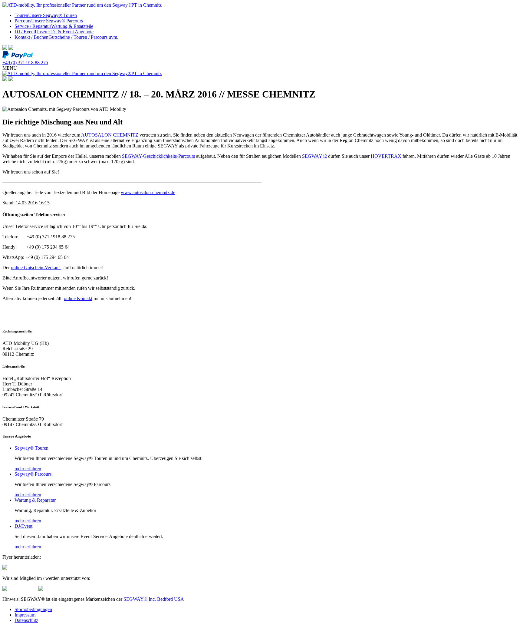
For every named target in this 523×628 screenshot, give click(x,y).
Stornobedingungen (33, 609)
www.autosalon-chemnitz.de (148, 192)
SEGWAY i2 (314, 156)
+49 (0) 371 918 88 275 (25, 62)
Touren (46, 15)
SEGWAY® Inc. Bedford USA (153, 599)
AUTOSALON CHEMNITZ (109, 134)
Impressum (25, 614)
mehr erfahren (28, 468)
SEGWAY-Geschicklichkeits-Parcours (158, 156)
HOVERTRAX (386, 156)
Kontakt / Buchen (66, 37)
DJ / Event (54, 31)
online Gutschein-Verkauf (36, 267)
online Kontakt (78, 298)
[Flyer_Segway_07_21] (4, 567)
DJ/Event (23, 526)
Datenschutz (26, 620)
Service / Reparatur (54, 26)
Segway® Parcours (33, 474)
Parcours (49, 20)
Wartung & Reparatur (35, 500)
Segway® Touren (31, 448)
